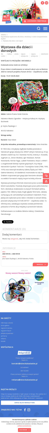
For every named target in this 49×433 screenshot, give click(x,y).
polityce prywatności (24, 426)
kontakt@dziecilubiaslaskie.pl (24, 363)
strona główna (5, 325)
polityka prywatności (7, 333)
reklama (3, 339)
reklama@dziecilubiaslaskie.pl (24, 380)
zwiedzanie (44, 54)
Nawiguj (40, 264)
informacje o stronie (7, 323)
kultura (10, 54)
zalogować (14, 239)
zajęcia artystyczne (24, 55)
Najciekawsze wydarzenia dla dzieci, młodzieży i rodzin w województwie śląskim (24, 38)
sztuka (16, 54)
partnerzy (4, 336)
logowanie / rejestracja (36, 21)
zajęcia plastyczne (34, 55)
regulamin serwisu (6, 328)
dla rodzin (3, 55)
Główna (3, 35)
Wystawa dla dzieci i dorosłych (13, 41)
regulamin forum (6, 331)
